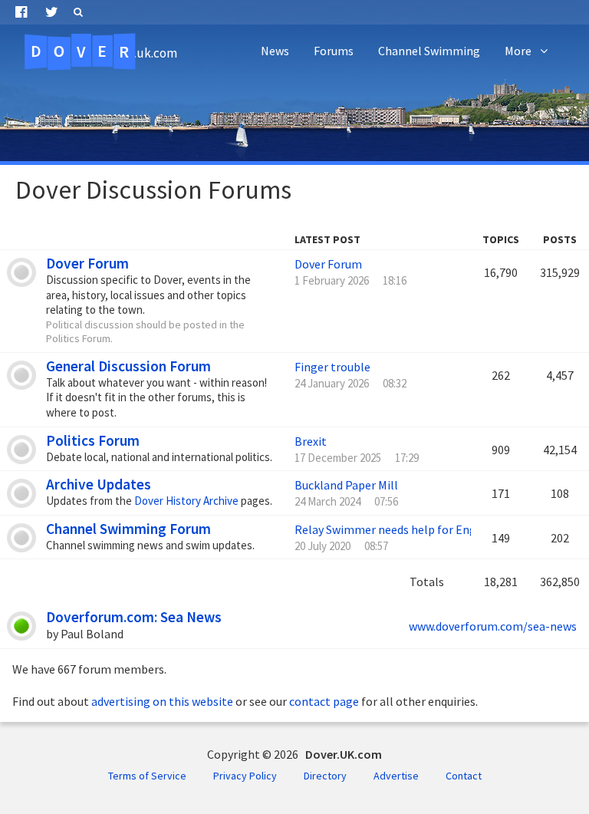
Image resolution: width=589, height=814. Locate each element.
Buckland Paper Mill (346, 485)
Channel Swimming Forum (128, 528)
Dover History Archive (186, 500)
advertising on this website (162, 701)
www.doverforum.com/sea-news (493, 626)
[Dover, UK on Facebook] (21, 12)
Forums (334, 50)
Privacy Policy (245, 776)
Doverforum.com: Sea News (134, 617)
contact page (324, 701)
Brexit (310, 441)
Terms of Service (147, 776)
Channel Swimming (429, 50)
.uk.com (104, 51)
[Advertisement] (294, 115)
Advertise (396, 776)
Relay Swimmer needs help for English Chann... (416, 529)
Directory (325, 776)
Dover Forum (87, 263)
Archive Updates (98, 484)
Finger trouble (332, 366)
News (275, 50)
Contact (464, 776)
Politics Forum (93, 440)
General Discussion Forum (128, 366)
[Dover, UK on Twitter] (51, 12)
